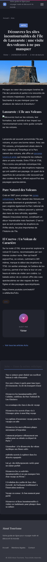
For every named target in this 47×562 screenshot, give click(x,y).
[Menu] (41, 4)
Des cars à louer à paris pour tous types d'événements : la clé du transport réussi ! (23, 386)
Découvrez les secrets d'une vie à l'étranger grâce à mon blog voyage (21, 411)
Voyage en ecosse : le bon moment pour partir (23, 494)
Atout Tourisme (12, 528)
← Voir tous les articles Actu (15, 345)
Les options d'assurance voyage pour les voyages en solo (23, 420)
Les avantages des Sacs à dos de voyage (23, 405)
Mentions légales (18, 548)
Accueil (6, 18)
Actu (12, 18)
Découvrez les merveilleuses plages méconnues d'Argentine (21, 428)
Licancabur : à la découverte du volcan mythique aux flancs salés (22, 447)
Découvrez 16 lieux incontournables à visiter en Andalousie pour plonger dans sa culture (23, 504)
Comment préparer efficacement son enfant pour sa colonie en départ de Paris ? (22, 438)
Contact (31, 548)
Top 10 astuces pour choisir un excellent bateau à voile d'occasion (23, 376)
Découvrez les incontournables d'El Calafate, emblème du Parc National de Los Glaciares (23, 397)
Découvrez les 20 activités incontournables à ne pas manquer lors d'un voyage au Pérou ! (23, 474)
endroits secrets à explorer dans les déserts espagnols (21, 455)
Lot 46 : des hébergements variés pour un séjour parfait (22, 464)
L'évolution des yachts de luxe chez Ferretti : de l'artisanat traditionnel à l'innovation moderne (22, 485)
